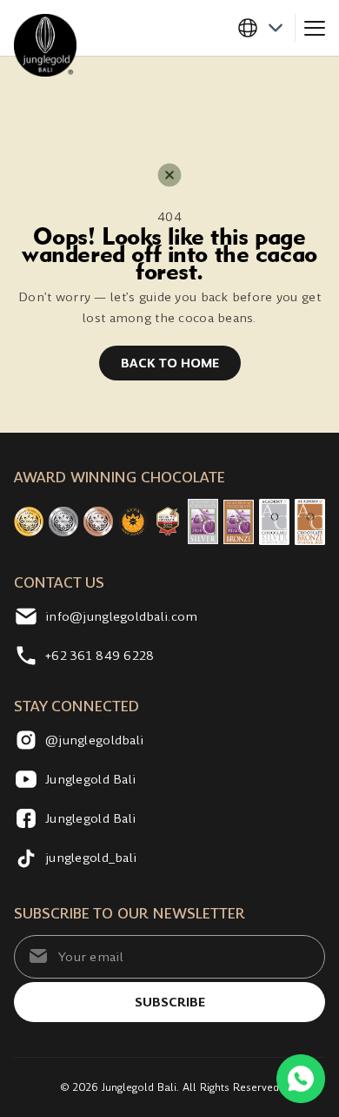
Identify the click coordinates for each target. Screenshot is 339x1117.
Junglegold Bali (90, 779)
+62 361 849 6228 (99, 655)
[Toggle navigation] (314, 27)
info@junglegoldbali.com (121, 616)
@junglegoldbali (94, 740)
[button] (266, 28)
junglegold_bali (90, 857)
